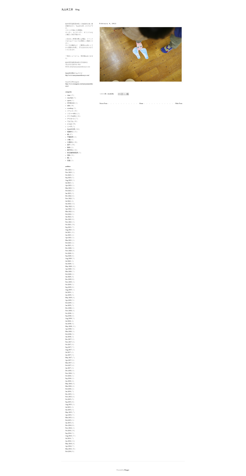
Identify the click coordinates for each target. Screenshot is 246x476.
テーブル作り (72, 116)
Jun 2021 (68, 235)
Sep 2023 (68, 178)
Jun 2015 (68, 410)
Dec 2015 (68, 394)
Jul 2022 (68, 201)
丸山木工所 (71, 129)
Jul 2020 (68, 261)
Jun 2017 (68, 355)
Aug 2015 (68, 404)
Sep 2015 (68, 402)
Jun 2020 (68, 264)
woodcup (70, 108)
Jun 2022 (68, 204)
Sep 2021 (68, 227)
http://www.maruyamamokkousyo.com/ (77, 75)
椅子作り (70, 150)
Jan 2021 (68, 245)
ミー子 (69, 127)
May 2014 (68, 444)
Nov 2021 (68, 222)
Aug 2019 (68, 290)
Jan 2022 (68, 217)
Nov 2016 (68, 373)
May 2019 (68, 297)
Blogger (126, 470)
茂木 (69, 155)
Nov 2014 (68, 428)
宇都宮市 (70, 137)
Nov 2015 (68, 397)
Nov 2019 (68, 282)
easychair (70, 98)
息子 (69, 145)
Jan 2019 (68, 305)
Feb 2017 (68, 365)
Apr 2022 (68, 209)
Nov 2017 (68, 342)
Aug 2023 (68, 180)
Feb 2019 (68, 303)
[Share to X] (125, 94)
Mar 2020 (68, 271)
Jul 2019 (68, 292)
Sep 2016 (68, 378)
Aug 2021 (68, 230)
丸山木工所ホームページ (73, 73)
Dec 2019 (68, 279)
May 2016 (68, 384)
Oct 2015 (68, 399)
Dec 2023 (68, 170)
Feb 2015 (68, 420)
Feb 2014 (68, 451)
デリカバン (71, 119)
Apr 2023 (68, 185)
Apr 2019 (68, 300)
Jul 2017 (68, 352)
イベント (70, 111)
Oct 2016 (68, 376)
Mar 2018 (68, 331)
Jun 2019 (68, 295)
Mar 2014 (68, 449)
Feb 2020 (68, 274)
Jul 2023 (68, 183)
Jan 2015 (68, 423)
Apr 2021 (68, 238)
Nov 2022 (68, 198)
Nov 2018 (68, 311)
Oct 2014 (68, 430)
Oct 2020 (68, 253)
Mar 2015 (68, 417)
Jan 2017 (68, 368)
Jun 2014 (68, 441)
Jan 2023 (68, 193)
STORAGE (71, 103)
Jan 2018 (68, 337)
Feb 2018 (68, 334)
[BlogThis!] (122, 94)
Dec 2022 (68, 196)
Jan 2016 (68, 391)
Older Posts (178, 103)
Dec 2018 (68, 308)
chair (69, 95)
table (68, 106)
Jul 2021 (68, 232)
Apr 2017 (68, 360)
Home (141, 103)
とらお (69, 124)
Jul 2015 (68, 407)
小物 (69, 140)
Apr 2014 (68, 446)
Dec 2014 (68, 425)
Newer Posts (103, 103)
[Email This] (119, 94)
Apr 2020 (68, 269)
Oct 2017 (68, 344)
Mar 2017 (68, 363)
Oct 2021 (68, 224)
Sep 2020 (68, 256)
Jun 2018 (68, 324)
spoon (69, 100)
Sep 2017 (68, 347)
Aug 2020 (68, 258)
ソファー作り (72, 113)
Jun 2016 (68, 381)
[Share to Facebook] (127, 94)
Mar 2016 (68, 386)
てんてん (70, 121)
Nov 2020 (68, 251)
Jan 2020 (68, 277)
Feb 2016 (68, 389)
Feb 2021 (68, 243)
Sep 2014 (68, 433)
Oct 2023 (68, 175)
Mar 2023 (68, 188)
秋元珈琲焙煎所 (72, 153)
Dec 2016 (68, 371)
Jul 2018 (68, 321)
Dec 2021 (68, 219)
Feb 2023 (68, 191)
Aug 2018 (68, 318)
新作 (69, 147)
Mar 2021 (68, 240)
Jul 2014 (68, 438)
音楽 (69, 160)
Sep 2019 (68, 287)
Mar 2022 (68, 211)
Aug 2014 (68, 436)
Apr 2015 (68, 415)
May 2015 (68, 412)
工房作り (70, 142)
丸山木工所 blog (70, 9)
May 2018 (68, 326)
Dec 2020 (68, 248)
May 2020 (68, 266)
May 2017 (68, 357)
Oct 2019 (68, 284)
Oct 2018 (68, 313)
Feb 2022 (68, 214)
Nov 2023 (68, 172)
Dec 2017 (68, 339)
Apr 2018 (68, 329)
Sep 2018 (68, 316)
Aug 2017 (68, 350)
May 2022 (68, 206)
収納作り (70, 132)
